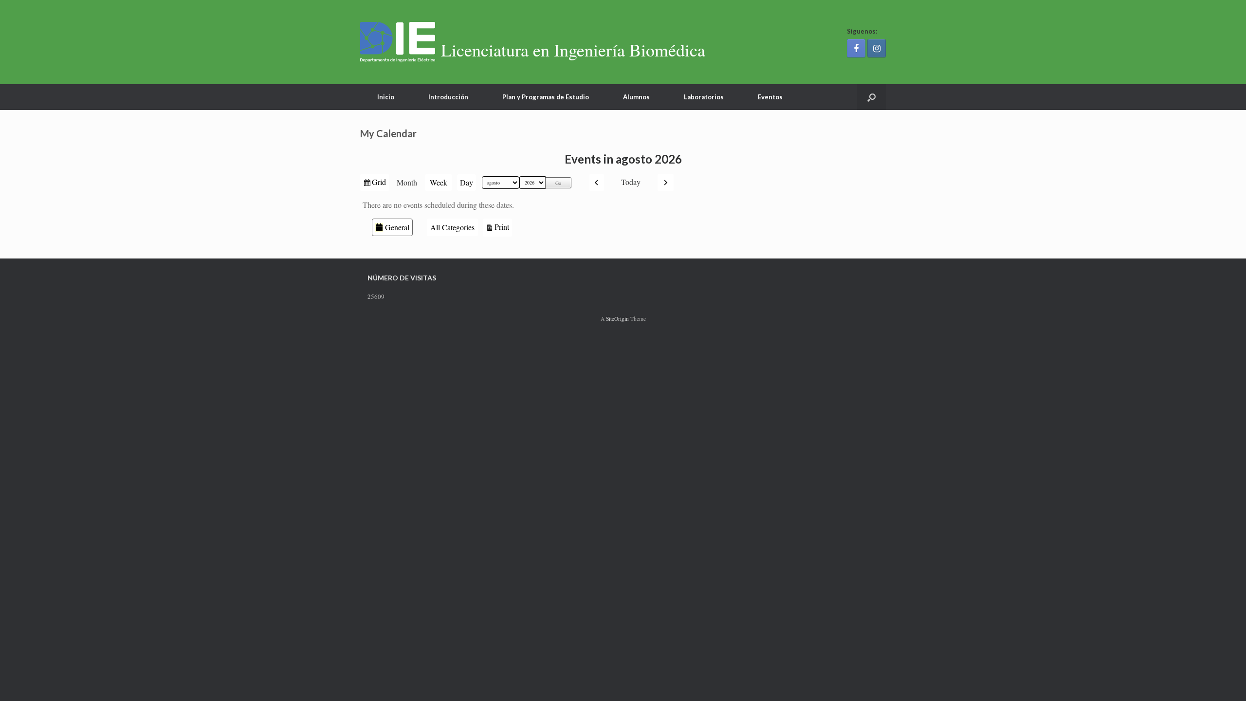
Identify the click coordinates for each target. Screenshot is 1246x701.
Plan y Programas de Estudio (545, 97)
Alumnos (636, 97)
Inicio (385, 97)
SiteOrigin (617, 318)
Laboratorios (704, 97)
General (397, 227)
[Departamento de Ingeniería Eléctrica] (397, 42)
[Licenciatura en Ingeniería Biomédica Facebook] (856, 48)
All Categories (452, 227)
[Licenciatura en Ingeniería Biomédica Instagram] (876, 48)
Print (503, 226)
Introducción (448, 97)
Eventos (770, 97)
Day (466, 182)
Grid (379, 183)
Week (438, 182)
